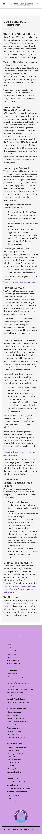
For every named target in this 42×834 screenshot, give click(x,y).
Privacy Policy (24, 829)
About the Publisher (13, 651)
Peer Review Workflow (14, 731)
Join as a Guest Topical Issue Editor (18, 788)
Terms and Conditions (10, 829)
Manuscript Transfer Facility (16, 699)
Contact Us (34, 829)
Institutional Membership (15, 693)
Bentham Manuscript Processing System (20, 689)
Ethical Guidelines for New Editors (18, 721)
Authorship (10, 686)
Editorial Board (12, 654)
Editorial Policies (12, 715)
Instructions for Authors (15, 696)
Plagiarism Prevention (14, 760)
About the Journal (12, 648)
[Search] (38, 4)
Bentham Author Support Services (18, 683)
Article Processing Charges (15, 677)
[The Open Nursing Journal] (21, 816)
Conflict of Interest (13, 750)
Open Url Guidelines (13, 664)
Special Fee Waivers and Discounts (18, 702)
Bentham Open (22, 491)
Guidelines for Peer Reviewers (16, 737)
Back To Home (8, 13)
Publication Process (13, 734)
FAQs (8, 657)
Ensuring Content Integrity (15, 718)
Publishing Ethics (12, 769)
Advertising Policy (13, 795)
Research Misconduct (14, 772)
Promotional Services (14, 802)
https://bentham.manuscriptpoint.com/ (20, 282)
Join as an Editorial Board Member (18, 782)
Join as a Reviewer (12, 785)
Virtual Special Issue (13, 728)
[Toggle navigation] (4, 4)
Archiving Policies (13, 673)
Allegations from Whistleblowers (17, 747)
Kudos (9, 799)
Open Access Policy (13, 660)
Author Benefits (12, 680)
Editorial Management (14, 712)
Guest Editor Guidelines (14, 725)
